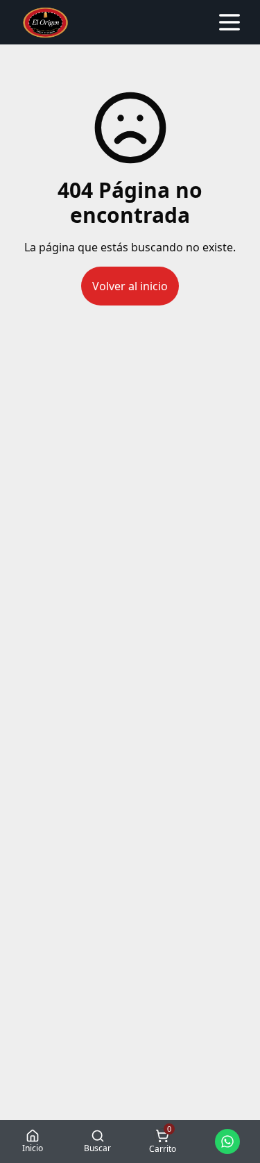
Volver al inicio (130, 286)
